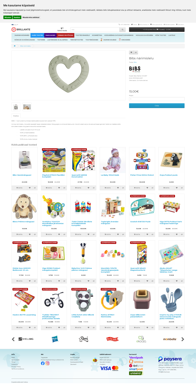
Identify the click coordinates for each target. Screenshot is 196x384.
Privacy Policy (16, 366)
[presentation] (13, 339)
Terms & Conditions (17, 369)
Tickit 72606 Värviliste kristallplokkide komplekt (82, 223)
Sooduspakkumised (76, 362)
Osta (157, 106)
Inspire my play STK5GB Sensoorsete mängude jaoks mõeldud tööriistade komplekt (170, 318)
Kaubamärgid (75, 357)
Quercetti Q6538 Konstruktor (79, 176)
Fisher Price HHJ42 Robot (142, 175)
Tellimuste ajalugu (106, 360)
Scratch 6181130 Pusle (140, 222)
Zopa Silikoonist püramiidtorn (137, 316)
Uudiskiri (102, 364)
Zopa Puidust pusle (169, 175)
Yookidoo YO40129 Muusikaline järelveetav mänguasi (53, 223)
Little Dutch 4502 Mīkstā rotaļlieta (83, 316)
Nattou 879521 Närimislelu (107, 316)
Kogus (131, 95)
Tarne (13, 362)
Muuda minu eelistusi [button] (31, 17)
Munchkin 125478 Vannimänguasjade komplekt (110, 270)
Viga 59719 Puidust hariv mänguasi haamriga (171, 223)
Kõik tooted (74, 360)
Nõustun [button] (8, 17)
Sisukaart (73, 364)
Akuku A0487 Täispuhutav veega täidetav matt (168, 270)
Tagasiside (44, 357)
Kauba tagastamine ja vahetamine (52, 360)
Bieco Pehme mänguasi (23, 222)
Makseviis (14, 364)
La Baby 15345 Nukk (110, 175)
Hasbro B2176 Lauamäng (24, 315)
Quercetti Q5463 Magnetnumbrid (138, 269)
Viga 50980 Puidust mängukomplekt (51, 269)
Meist (13, 357)
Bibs (135, 62)
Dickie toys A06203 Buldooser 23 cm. (22, 269)
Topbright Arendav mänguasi (109, 223)
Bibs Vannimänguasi (22, 175)
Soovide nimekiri (105, 362)
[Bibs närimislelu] (68, 75)
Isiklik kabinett (104, 357)
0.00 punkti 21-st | (157, 29)
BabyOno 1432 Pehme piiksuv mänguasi (82, 269)
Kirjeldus (16, 116)
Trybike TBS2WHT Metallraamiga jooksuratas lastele (51, 317)
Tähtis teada (15, 360)
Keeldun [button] (17, 17)
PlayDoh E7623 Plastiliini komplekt (53, 176)
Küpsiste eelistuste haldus (19, 382)
